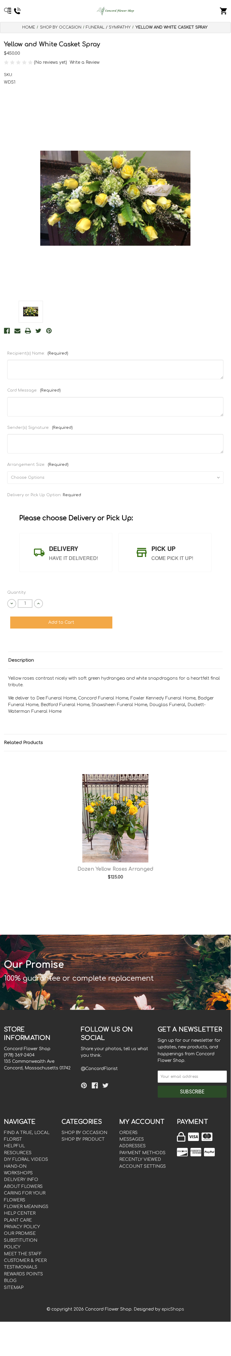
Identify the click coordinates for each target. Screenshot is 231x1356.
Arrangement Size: (37, 465)
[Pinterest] (49, 331)
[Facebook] (7, 331)
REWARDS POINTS (23, 1274)
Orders (128, 1132)
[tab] (65, 552)
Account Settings (142, 1166)
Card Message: (34, 390)
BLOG (10, 1280)
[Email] (17, 331)
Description (21, 660)
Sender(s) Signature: (40, 428)
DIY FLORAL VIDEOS (26, 1159)
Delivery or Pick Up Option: (44, 495)
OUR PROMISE (20, 1233)
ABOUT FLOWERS (23, 1186)
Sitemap (13, 1287)
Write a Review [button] (84, 62)
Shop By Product (83, 1139)
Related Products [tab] (23, 742)
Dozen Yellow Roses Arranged (115, 869)
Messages (131, 1139)
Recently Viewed (140, 1159)
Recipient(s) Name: (37, 353)
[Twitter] (38, 331)
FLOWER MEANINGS (26, 1206)
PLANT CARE (18, 1220)
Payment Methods (142, 1153)
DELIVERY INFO (21, 1179)
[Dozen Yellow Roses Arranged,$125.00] (115, 818)
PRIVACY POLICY (22, 1227)
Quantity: (16, 592)
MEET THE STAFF (23, 1254)
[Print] (28, 331)
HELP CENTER (19, 1213)
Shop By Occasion (84, 1132)
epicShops (173, 1309)
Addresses (132, 1146)
